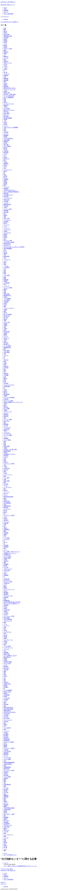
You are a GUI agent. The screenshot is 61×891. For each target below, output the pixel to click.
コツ (5, 677)
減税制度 (6, 797)
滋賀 (5, 671)
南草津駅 (6, 775)
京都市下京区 (7, 684)
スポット (6, 12)
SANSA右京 (7, 713)
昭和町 (5, 335)
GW (5, 155)
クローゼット (7, 259)
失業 (5, 627)
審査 (5, 29)
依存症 (5, 676)
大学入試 (6, 360)
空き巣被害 (7, 823)
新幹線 (5, 819)
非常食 (5, 641)
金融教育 (6, 594)
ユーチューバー (8, 169)
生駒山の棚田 (7, 558)
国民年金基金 (7, 243)
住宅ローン (7, 338)
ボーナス (6, 787)
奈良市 (5, 608)
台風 (5, 479)
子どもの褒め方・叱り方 (10, 655)
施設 (5, 422)
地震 (5, 129)
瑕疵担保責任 (7, 710)
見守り (5, 305)
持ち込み (6, 716)
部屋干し (6, 462)
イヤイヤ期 (7, 322)
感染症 (5, 215)
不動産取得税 (7, 767)
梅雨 (5, 586)
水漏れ (5, 638)
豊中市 (5, 392)
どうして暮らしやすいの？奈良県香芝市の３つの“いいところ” (20, 866)
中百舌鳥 (6, 383)
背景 (5, 633)
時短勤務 (6, 564)
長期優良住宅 (7, 554)
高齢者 (5, 253)
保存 (5, 488)
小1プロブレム (7, 632)
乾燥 (5, 833)
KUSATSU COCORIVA (10, 712)
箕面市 (5, 534)
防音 (5, 380)
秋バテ (5, 177)
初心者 (5, 847)
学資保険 (6, 547)
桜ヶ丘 (5, 542)
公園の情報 (7, 140)
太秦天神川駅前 (8, 662)
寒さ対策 (6, 789)
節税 (5, 498)
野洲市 (5, 234)
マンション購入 (8, 209)
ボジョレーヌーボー (9, 384)
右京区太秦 (7, 610)
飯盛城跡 (6, 279)
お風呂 (5, 69)
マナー (5, 701)
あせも (5, 166)
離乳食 (5, 378)
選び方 (5, 31)
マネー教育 (7, 300)
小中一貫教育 (7, 146)
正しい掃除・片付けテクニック (12, 551)
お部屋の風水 (7, 809)
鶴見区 (5, 45)
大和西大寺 (7, 583)
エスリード (4, 883)
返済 (5, 174)
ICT (5, 372)
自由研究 (6, 520)
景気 (5, 673)
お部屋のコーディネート (10, 553)
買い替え (6, 317)
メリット (6, 756)
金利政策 (6, 822)
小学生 (5, 207)
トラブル (6, 265)
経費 (5, 272)
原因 (5, 306)
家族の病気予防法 (8, 707)
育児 (5, 213)
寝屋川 (5, 53)
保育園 (5, 136)
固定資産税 (7, 394)
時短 (5, 381)
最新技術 (6, 666)
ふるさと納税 (7, 759)
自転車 (5, 176)
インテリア (7, 187)
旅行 (5, 723)
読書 (5, 524)
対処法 (5, 102)
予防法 (5, 312)
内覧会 (5, 124)
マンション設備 (8, 287)
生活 (5, 168)
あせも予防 (7, 218)
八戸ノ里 (6, 831)
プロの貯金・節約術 (9, 242)
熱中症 (5, 391)
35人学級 (6, 375)
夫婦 (5, 706)
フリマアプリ (7, 229)
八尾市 (5, 559)
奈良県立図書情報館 (9, 762)
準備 (5, 361)
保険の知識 (7, 294)
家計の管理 (7, 34)
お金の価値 (7, 352)
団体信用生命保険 (8, 496)
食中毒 (5, 842)
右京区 (5, 143)
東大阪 (5, 565)
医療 (5, 622)
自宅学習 (6, 367)
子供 (5, 258)
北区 (5, 353)
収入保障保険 (7, 503)
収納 (5, 327)
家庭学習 (6, 86)
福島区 (5, 806)
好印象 (5, 685)
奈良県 (5, 660)
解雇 (5, 779)
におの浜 (6, 567)
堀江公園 (6, 144)
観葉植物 (6, 753)
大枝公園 (6, 201)
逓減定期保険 (7, 451)
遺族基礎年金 (7, 347)
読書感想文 (7, 529)
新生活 (5, 693)
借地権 (5, 40)
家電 (5, 330)
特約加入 (6, 61)
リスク (5, 261)
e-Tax (5, 794)
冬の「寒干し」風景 (9, 814)
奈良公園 (6, 196)
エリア (5, 7)
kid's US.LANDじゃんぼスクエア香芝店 (14, 247)
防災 (5, 239)
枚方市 (5, 510)
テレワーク (7, 625)
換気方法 (6, 366)
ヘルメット (7, 228)
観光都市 (6, 735)
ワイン (5, 436)
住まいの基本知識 (8, 13)
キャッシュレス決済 (9, 770)
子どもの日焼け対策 (9, 96)
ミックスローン (8, 487)
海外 (5, 798)
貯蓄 (5, 364)
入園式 (5, 309)
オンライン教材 (8, 419)
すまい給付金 (7, 751)
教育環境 (6, 10)
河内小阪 (6, 669)
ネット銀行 (7, 477)
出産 (5, 599)
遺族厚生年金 (7, 295)
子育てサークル (8, 825)
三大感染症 (7, 267)
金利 (5, 130)
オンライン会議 (8, 581)
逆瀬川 (5, 180)
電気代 (5, 430)
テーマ (5, 572)
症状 (5, 250)
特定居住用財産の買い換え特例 (12, 602)
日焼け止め (7, 199)
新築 (5, 836)
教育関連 (6, 78)
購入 (5, 369)
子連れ (5, 161)
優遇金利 (6, 795)
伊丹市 (5, 237)
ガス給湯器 (7, 283)
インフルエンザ (8, 198)
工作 (5, 269)
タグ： (10, 854)
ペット (5, 849)
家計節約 (6, 704)
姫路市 (5, 236)
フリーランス (7, 220)
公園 (5, 341)
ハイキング (7, 286)
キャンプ (6, 125)
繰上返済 (6, 737)
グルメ (5, 584)
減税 (5, 262)
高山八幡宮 (7, 350)
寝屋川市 (6, 105)
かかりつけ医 (7, 663)
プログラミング (8, 411)
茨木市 (5, 499)
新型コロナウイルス (9, 110)
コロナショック (8, 621)
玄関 (5, 292)
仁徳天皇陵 (7, 429)
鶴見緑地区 (7, 256)
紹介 (5, 628)
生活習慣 (6, 532)
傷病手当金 (7, 654)
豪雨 (5, 531)
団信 (5, 548)
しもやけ (6, 202)
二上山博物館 (7, 298)
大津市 (5, 339)
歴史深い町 (7, 316)
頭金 (5, 644)
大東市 (5, 328)
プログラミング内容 (9, 515)
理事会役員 (7, 738)
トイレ (5, 44)
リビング (6, 803)
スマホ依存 (7, 539)
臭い (5, 513)
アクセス (6, 58)
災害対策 (6, 605)
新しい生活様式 (8, 314)
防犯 (5, 674)
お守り (5, 743)
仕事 (5, 729)
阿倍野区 (6, 75)
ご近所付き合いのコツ (9, 190)
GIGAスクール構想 (9, 742)
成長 (5, 405)
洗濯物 (5, 410)
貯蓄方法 (6, 416)
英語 (5, 270)
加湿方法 (6, 111)
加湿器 (5, 119)
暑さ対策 (6, 116)
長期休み (6, 778)
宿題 (5, 562)
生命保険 (6, 652)
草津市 (5, 33)
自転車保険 (7, 331)
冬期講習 (6, 221)
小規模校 (6, 750)
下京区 (5, 66)
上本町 (5, 643)
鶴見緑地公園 (7, 204)
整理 (5, 311)
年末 (5, 377)
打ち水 (5, 64)
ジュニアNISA (7, 556)
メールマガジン (5, 16)
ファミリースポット (9, 308)
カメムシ (6, 336)
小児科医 (6, 715)
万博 (5, 77)
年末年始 (6, 151)
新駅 (5, 850)
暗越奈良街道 (7, 506)
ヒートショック (8, 474)
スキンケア (7, 224)
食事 (5, 371)
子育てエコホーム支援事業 (11, 127)
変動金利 (6, 804)
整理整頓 (6, 414)
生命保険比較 (7, 784)
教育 (5, 441)
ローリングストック (9, 589)
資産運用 (6, 438)
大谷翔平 (6, 699)
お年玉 (5, 630)
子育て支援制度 (8, 619)
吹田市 (5, 811)
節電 (5, 482)
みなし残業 (7, 408)
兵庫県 (5, 396)
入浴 (5, 121)
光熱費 (5, 231)
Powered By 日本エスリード (8, 4)
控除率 (5, 636)
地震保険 (6, 80)
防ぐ (5, 526)
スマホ (5, 665)
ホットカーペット (8, 639)
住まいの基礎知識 (8, 97)
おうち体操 (7, 108)
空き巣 (5, 773)
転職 (5, 476)
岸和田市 (6, 455)
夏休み (5, 828)
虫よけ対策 (7, 718)
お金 (5, 650)
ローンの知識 (7, 346)
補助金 (5, 746)
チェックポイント (8, 834)
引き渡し (6, 732)
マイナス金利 (7, 646)
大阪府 (5, 448)
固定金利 (6, 754)
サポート (6, 457)
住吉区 (5, 122)
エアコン (6, 355)
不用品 (5, 281)
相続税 (5, 184)
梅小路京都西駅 (8, 118)
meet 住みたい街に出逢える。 (8, 2)
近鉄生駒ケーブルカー (9, 454)
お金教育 (6, 734)
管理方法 (6, 682)
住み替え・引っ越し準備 (10, 449)
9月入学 (6, 470)
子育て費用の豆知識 (9, 808)
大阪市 (5, 297)
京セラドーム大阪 (8, 400)
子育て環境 (7, 826)
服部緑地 (6, 141)
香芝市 (5, 812)
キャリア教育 (7, 440)
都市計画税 (7, 446)
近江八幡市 (7, 113)
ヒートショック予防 (9, 616)
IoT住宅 (6, 614)
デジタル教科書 (8, 690)
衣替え (5, 363)
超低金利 (6, 772)
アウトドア (7, 73)
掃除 (5, 81)
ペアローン (7, 432)
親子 (5, 160)
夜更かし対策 (7, 691)
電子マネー (7, 820)
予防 (5, 254)
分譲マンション (8, 62)
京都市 (5, 91)
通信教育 (6, 592)
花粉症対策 (7, 580)
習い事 (5, 635)
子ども (5, 495)
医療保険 (6, 135)
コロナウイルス (8, 569)
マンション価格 (8, 435)
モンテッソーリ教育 (9, 748)
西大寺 (5, 171)
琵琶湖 (5, 182)
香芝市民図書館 (8, 248)
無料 (5, 471)
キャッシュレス (8, 720)
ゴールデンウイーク (9, 103)
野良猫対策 (7, 740)
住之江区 (6, 792)
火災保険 (6, 132)
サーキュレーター (8, 595)
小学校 (5, 466)
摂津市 (5, 696)
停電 (5, 535)
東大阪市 (6, 507)
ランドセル (7, 537)
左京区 (5, 403)
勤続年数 (6, 424)
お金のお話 (7, 468)
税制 (5, 786)
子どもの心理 (7, 757)
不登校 (5, 107)
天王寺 (5, 591)
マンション (7, 649)
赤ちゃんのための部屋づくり (11, 603)
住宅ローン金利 (8, 48)
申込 (5, 680)
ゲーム (5, 624)
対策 (5, 443)
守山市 (5, 606)
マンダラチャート (8, 647)
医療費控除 (7, 600)
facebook (6, 19)
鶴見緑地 (6, 152)
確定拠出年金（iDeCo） (10, 88)
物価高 (5, 587)
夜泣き (5, 223)
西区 (5, 349)
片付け (5, 83)
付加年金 (6, 399)
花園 (5, 841)
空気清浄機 (7, 386)
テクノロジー (7, 509)
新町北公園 (7, 92)
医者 (5, 765)
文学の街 (6, 721)
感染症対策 (7, 768)
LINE (5, 276)
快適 (5, 459)
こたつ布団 (7, 275)
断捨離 (5, 745)
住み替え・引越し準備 (9, 94)
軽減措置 (6, 817)
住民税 (5, 47)
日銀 (5, 100)
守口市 (5, 149)
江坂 (5, 761)
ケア (5, 55)
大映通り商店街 (8, 764)
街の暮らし (7, 344)
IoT (4, 357)
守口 (5, 726)
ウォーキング (7, 427)
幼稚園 (5, 85)
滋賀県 (5, 801)
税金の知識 (7, 501)
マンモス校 (7, 698)
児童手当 (6, 561)
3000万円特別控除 (8, 709)
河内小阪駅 (7, 617)
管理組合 (6, 687)
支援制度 (6, 575)
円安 (5, 284)
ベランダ (6, 837)
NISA (5, 504)
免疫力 (5, 319)
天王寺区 (6, 484)
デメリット (7, 521)
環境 (5, 781)
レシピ (5, 550)
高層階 (5, 324)
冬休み (5, 473)
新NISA (6, 490)
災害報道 (6, 179)
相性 (5, 815)
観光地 (5, 165)
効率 (5, 418)
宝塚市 (5, 333)
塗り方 (5, 251)
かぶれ (5, 154)
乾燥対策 (6, 163)
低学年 (5, 518)
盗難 (5, 50)
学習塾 (5, 658)
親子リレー (7, 114)
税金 (5, 290)
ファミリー (7, 731)
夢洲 (5, 800)
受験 (5, 273)
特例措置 (6, 210)
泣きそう (6, 413)
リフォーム (7, 492)
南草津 (5, 724)
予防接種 (6, 301)
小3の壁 (6, 425)
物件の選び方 (7, 657)
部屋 (5, 59)
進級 (5, 217)
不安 (5, 465)
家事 (5, 278)
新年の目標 (7, 481)
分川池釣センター (8, 195)
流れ (5, 783)
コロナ (5, 517)
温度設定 (6, 407)
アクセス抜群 (7, 776)
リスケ (5, 226)
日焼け (5, 303)
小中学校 (6, 613)
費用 (5, 702)
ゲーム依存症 (7, 727)
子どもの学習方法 (8, 138)
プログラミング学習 (9, 463)
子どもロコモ (7, 232)
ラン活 (5, 485)
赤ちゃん (6, 493)
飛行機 (5, 790)
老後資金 (6, 597)
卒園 (5, 320)
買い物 (5, 72)
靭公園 (5, 452)
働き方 (5, 512)
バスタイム (7, 578)
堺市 (5, 679)
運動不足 (6, 56)
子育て (5, 9)
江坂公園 (6, 37)
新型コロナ (7, 158)
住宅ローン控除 (8, 240)
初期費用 (6, 373)
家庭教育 (6, 188)
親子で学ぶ (7, 421)
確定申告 (6, 193)
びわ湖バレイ (7, 245)
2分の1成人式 (7, 433)
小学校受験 (7, 695)
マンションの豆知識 (9, 397)
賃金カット (7, 830)
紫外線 (5, 148)
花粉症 (5, 528)
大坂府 (5, 611)
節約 (5, 839)
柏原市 (5, 289)
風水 (5, 185)
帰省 (5, 99)
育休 (5, 460)
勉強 (5, 444)
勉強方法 (6, 51)
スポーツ (6, 67)
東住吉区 (6, 342)
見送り (5, 573)
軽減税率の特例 (8, 36)
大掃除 (5, 325)
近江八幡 (6, 212)
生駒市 (5, 39)
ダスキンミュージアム (9, 89)
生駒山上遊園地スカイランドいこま (13, 402)
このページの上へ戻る (6, 868)
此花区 (5, 42)
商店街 (5, 845)
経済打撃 (6, 523)
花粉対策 (6, 545)
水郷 (5, 264)
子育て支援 (7, 570)
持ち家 (5, 157)
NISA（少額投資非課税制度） (11, 191)
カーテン (6, 133)
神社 (5, 844)
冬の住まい (7, 668)
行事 (5, 28)
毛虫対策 (6, 206)
